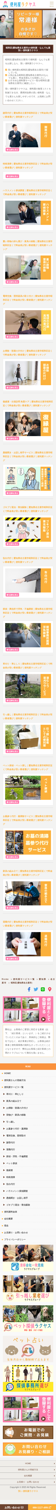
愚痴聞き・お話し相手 (17, 1197)
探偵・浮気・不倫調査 (17, 1156)
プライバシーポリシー (15, 1239)
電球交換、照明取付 (16, 1135)
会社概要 (8, 1218)
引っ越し (10, 1121)
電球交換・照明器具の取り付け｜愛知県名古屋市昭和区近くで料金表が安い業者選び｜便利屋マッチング (27, 299)
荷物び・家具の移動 (16, 1114)
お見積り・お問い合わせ (16, 1232)
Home (5, 979)
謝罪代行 (10, 1142)
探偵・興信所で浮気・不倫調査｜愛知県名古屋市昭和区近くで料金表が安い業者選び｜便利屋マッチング (27, 612)
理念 (6, 1225)
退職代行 (10, 1149)
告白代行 (10, 1184)
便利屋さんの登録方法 (15, 1080)
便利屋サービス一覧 (24, 979)
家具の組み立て (13, 1100)
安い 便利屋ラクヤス (28, 1491)
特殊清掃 (10, 1177)
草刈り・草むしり (15, 1094)
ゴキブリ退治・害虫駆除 (18, 1204)
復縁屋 (9, 1170)
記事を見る (13, 149)
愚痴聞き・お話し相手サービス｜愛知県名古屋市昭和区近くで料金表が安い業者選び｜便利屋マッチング (27, 456)
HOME (7, 1073)
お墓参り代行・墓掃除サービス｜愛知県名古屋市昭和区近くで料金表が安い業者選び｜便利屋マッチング (27, 820)
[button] (16, 36)
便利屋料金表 (10, 1211)
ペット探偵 (11, 1163)
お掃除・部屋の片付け (17, 1107)
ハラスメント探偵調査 (17, 1190)
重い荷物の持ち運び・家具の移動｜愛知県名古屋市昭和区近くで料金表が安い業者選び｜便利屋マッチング (27, 245)
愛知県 (42, 979)
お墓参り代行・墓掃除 (17, 1128)
